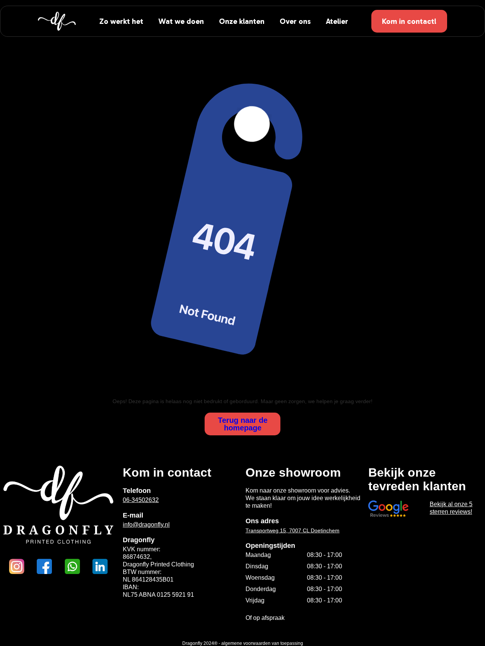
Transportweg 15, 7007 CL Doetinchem (293, 530)
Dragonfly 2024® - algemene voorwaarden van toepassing (242, 643)
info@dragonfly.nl (146, 524)
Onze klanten (241, 21)
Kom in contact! (409, 21)
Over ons (295, 21)
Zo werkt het (121, 21)
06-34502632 (141, 500)
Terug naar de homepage (243, 424)
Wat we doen (181, 21)
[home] (57, 21)
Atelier (337, 21)
